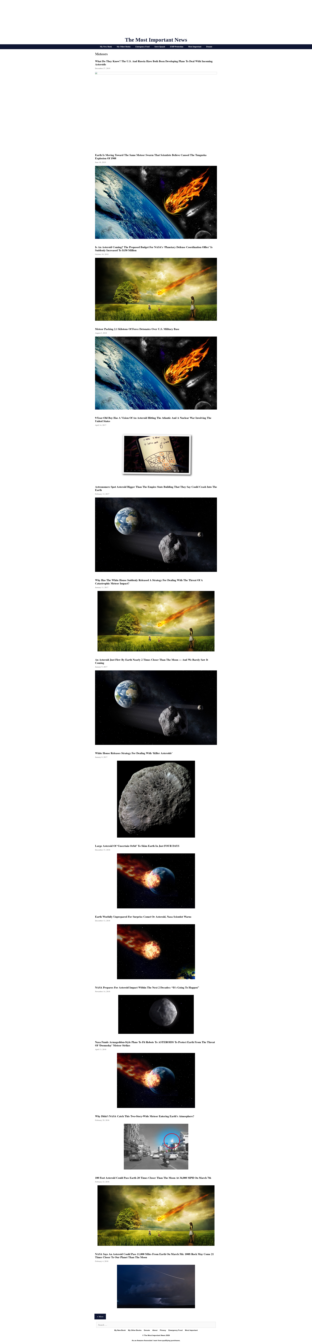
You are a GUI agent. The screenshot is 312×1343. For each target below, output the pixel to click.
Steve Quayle (159, 47)
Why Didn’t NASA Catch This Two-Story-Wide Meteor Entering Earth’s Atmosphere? (144, 1116)
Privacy (163, 1330)
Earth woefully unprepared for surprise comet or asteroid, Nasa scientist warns (143, 917)
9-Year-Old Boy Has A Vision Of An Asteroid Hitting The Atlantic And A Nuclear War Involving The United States (153, 419)
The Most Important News (156, 40)
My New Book (106, 47)
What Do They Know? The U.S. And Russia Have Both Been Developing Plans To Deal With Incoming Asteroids (154, 62)
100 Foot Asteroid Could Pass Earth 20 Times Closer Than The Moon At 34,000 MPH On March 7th (153, 1178)
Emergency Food (142, 47)
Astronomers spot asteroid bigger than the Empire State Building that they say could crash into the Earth (156, 488)
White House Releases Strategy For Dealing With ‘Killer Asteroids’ (133, 753)
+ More (100, 1316)
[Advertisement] (156, 19)
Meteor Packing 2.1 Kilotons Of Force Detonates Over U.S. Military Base (137, 329)
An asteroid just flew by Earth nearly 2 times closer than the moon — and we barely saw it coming (151, 661)
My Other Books (124, 47)
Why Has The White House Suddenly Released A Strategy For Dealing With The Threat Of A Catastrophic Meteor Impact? (149, 581)
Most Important (194, 47)
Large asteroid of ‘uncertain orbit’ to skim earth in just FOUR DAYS (137, 846)
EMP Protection (176, 47)
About (154, 1330)
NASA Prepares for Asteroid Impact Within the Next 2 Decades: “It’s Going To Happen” (147, 987)
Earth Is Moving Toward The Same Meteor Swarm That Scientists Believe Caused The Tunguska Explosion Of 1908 (150, 156)
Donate (209, 47)
